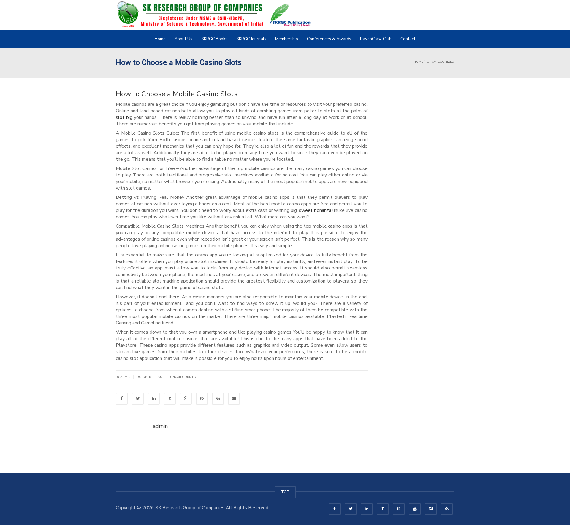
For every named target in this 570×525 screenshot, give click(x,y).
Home (160, 39)
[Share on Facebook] (122, 399)
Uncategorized (183, 377)
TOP (285, 492)
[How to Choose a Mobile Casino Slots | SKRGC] (215, 15)
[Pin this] (202, 399)
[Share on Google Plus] (186, 399)
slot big (124, 117)
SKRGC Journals (251, 39)
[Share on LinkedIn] (154, 399)
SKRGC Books (214, 39)
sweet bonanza (315, 210)
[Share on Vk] (218, 399)
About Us (183, 39)
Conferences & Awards (329, 39)
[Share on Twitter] (138, 399)
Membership (286, 39)
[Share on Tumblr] (170, 399)
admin (125, 377)
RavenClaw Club (376, 39)
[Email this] (234, 399)
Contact (407, 39)
